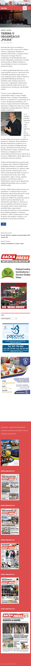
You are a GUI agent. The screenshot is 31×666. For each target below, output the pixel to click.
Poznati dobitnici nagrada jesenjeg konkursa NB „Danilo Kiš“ (15, 235)
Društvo (3, 30)
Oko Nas (4, 8)
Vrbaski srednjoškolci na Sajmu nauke (12, 242)
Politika (9, 30)
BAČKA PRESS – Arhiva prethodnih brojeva (13, 427)
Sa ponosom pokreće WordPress (9, 664)
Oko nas (9, 42)
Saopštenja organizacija (8, 433)
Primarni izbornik (29, 8)
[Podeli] (3, 224)
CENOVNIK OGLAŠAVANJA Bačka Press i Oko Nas (14, 430)
